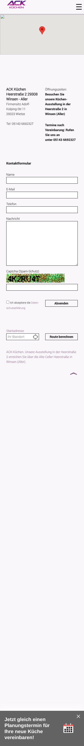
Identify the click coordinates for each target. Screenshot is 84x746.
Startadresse (15, 331)
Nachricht (13, 218)
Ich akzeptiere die (20, 302)
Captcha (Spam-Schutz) (22, 271)
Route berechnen (61, 337)
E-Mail (10, 189)
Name (10, 174)
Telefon (11, 204)
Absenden (61, 303)
